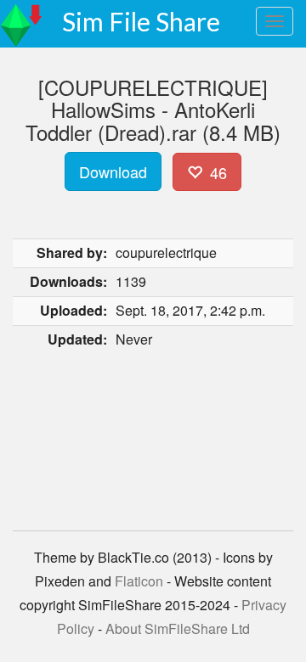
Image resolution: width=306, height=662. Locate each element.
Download (113, 171)
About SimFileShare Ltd (177, 628)
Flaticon (139, 581)
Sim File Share (141, 21)
